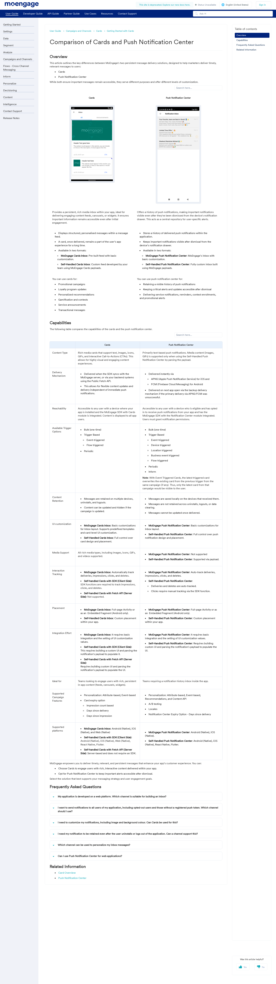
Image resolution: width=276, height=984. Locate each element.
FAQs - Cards (16, 165)
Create (12, 152)
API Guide (53, 13)
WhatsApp (12, 174)
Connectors (12, 193)
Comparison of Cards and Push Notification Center (22, 141)
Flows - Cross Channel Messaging (16, 228)
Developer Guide (33, 13)
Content (7, 264)
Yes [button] (245, 967)
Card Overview (67, 872)
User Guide (12, 13)
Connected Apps (15, 199)
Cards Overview (19, 124)
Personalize (9, 243)
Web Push (11, 77)
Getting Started (11, 24)
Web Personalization (17, 206)
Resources (107, 13)
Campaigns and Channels (78, 30)
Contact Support (127, 13)
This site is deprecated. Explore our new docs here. (164, 4)
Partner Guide (72, 13)
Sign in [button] (262, 4)
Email (9, 84)
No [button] (263, 967)
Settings (7, 31)
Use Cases (90, 13)
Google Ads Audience (18, 187)
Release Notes (11, 285)
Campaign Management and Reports (19, 214)
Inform (7, 236)
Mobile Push (13, 71)
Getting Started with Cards (120, 30)
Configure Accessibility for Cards (22, 131)
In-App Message (15, 96)
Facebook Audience (17, 181)
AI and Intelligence (13, 250)
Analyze (7, 52)
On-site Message (15, 102)
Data (5, 38)
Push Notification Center (72, 878)
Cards (99, 30)
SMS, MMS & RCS (16, 90)
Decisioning (10, 257)
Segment (8, 45)
